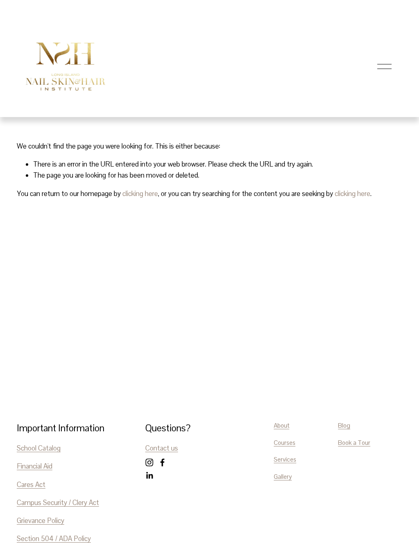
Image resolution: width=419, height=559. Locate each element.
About (281, 425)
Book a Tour (354, 442)
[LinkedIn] (149, 475)
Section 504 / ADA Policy (54, 538)
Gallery (283, 476)
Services (285, 459)
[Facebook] (162, 462)
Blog (344, 425)
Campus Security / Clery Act (58, 502)
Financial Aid (34, 466)
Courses (284, 442)
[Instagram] (149, 462)
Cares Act (31, 484)
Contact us (161, 448)
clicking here (140, 193)
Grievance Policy (40, 520)
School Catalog (39, 448)
